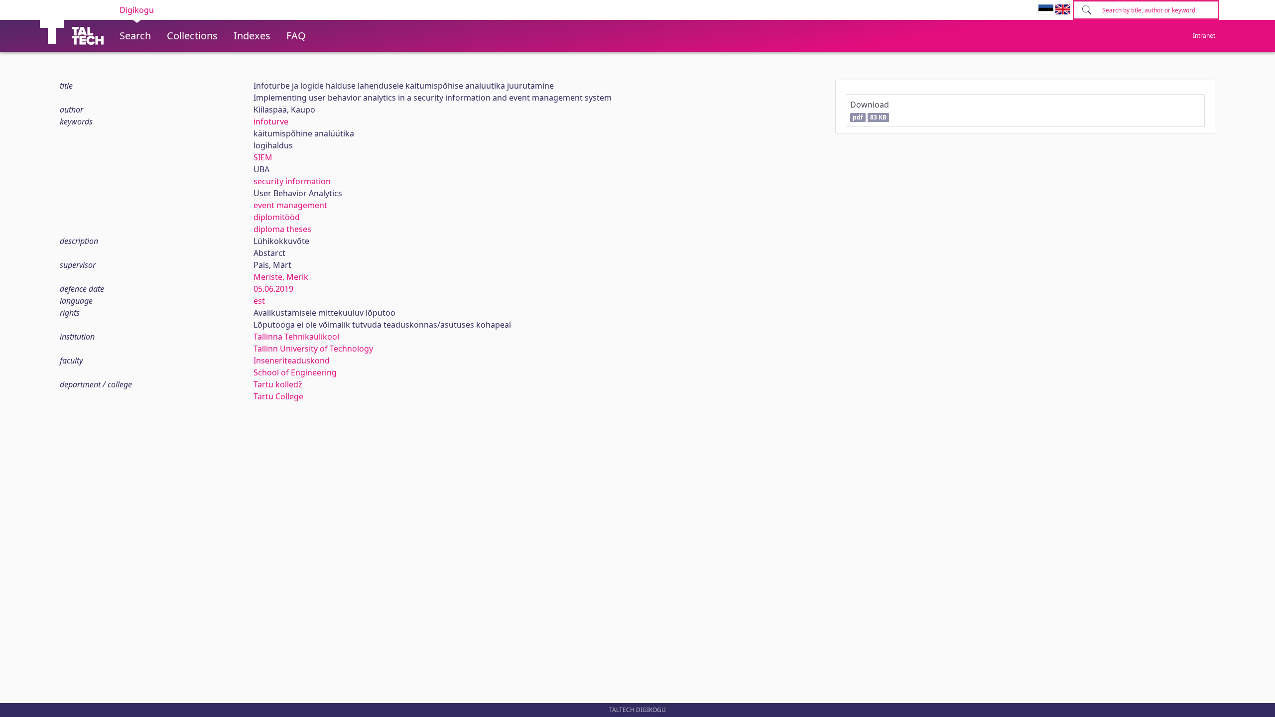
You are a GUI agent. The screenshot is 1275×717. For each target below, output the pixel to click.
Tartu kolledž (278, 384)
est (259, 300)
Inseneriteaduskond (292, 360)
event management (290, 205)
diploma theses (282, 229)
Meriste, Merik (281, 276)
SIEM (263, 157)
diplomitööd (277, 217)
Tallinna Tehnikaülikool (296, 336)
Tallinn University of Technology (313, 348)
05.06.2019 (273, 288)
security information (292, 181)
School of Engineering (295, 372)
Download (869, 110)
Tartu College (278, 396)
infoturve (271, 121)
